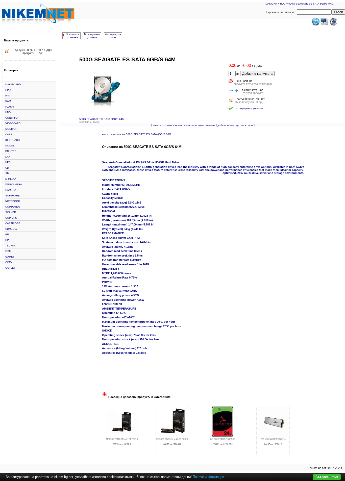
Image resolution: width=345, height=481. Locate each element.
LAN (7, 156)
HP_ (7, 240)
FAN (7, 95)
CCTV (8, 262)
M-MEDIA (10, 179)
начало (157, 125)
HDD (282, 3)
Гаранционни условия (92, 36)
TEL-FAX (10, 245)
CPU (8, 90)
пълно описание (194, 125)
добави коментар (228, 125)
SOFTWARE (12, 195)
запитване (247, 125)
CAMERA (10, 190)
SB (7, 173)
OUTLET (10, 267)
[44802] (231, 90)
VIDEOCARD (12, 123)
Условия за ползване (72, 36)
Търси (338, 12)
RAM (8, 101)
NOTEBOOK (12, 201)
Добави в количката (257, 73)
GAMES (10, 256)
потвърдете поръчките (249, 108)
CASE (8, 134)
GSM (8, 251)
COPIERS (11, 217)
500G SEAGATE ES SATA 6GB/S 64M (310, 3)
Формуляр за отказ (113, 36)
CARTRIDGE (12, 223)
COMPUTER (12, 206)
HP (7, 234)
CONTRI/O (11, 117)
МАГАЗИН (271, 3)
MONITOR (11, 129)
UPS (8, 162)
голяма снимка (173, 125)
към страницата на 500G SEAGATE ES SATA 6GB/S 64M (136, 134)
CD (7, 167)
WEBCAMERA (13, 184)
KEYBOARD (12, 140)
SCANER (10, 212)
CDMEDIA (11, 228)
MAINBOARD (13, 84)
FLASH (9, 106)
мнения (210, 125)
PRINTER (10, 151)
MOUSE (10, 145)
